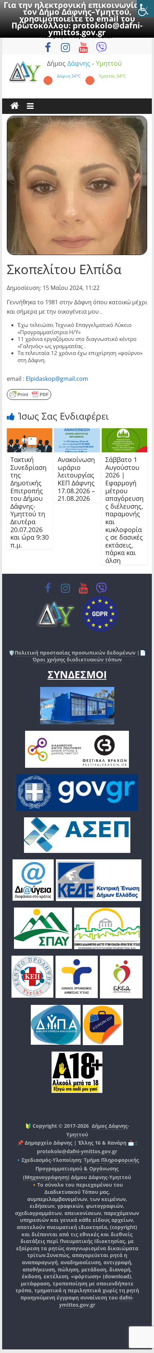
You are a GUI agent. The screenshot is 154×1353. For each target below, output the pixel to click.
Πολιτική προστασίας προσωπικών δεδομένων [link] (75, 652)
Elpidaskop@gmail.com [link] (57, 379)
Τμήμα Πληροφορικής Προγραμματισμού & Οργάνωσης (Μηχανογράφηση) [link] (81, 1168)
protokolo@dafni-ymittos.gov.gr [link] (95, 28)
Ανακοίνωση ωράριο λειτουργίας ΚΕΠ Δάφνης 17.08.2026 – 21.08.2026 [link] (76, 479)
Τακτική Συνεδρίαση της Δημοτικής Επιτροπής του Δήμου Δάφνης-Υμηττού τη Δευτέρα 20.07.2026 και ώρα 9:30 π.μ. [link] (29, 502)
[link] (145, 8)
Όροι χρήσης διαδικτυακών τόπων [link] (77, 659)
